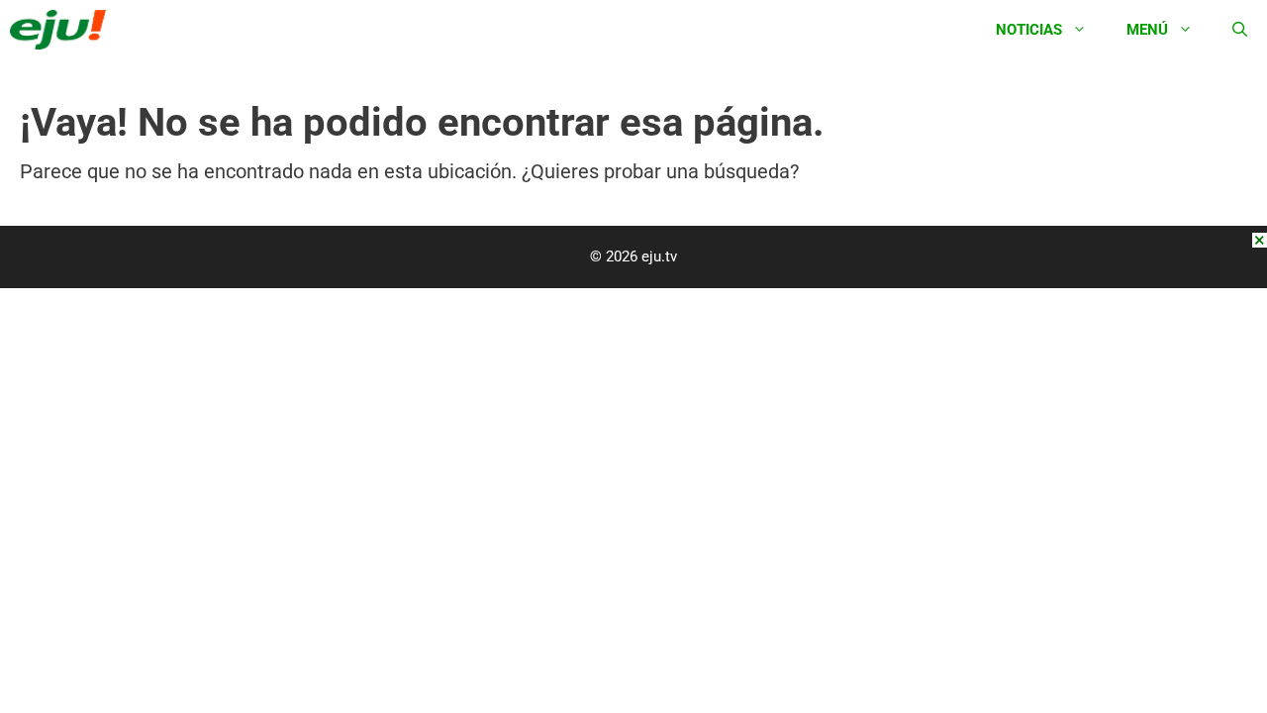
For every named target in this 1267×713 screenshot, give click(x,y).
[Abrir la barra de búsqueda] (1240, 29)
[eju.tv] (63, 29)
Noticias (1029, 30)
